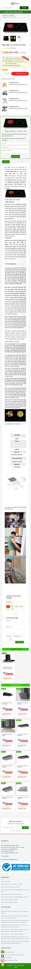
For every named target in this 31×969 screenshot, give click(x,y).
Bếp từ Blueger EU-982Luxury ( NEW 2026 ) (11, 894)
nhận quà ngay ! (15, 156)
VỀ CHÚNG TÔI (4, 840)
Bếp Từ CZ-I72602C (5, 881)
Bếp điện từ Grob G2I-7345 (9, 17)
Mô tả (5, 161)
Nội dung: (9, 626)
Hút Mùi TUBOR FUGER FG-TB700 (9, 902)
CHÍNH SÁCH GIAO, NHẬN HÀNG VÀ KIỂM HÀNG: (12, 955)
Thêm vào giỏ (21, 73)
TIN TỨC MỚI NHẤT (6, 907)
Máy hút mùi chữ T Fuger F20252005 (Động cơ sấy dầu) (14, 897)
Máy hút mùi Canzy (16, 685)
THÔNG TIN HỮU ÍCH (6, 948)
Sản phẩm (11, 15)
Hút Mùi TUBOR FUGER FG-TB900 (9, 899)
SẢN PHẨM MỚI (5, 877)
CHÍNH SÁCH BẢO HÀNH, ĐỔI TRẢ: (9, 960)
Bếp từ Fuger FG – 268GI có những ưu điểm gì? (13, 934)
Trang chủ (5, 15)
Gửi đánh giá (19, 642)
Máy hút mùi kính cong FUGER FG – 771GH (11, 884)
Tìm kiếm (24, 7)
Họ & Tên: (9, 620)
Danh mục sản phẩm (13, 12)
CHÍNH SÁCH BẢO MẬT (6, 957)
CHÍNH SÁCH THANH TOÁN (7, 952)
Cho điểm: (9, 636)
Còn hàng (5, 69)
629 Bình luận (13, 48)
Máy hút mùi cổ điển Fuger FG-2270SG (10, 887)
